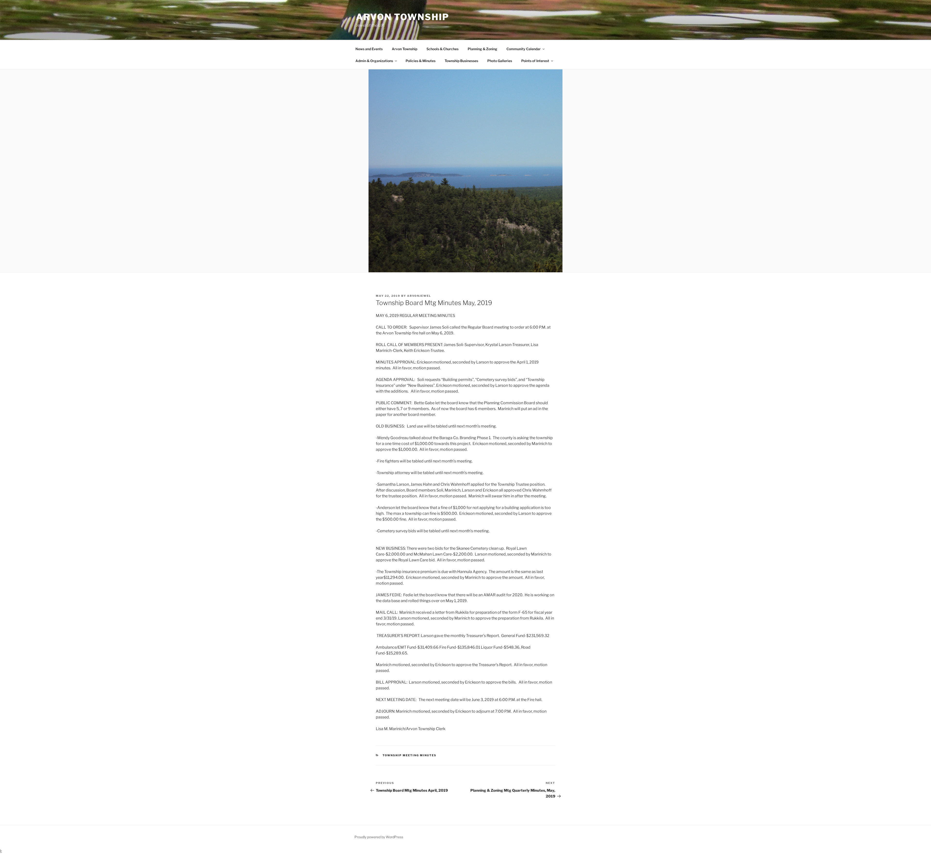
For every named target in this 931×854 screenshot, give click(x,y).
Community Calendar (523, 49)
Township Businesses (461, 61)
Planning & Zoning (482, 49)
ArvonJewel (419, 296)
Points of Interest (535, 61)
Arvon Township (402, 17)
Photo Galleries (499, 61)
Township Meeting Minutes (410, 755)
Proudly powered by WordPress (378, 837)
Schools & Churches (442, 49)
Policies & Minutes (420, 61)
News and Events (369, 49)
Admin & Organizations (374, 61)
